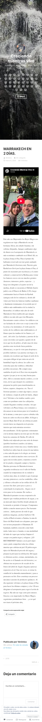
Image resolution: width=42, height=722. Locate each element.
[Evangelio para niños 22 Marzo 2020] (14, 78)
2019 (6, 658)
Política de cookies (15, 713)
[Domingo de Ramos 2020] (31, 74)
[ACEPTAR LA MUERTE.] (27, 81)
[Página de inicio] (5, 74)
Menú (22, 96)
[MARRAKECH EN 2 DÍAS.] (23, 85)
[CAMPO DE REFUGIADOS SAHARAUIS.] (10, 85)
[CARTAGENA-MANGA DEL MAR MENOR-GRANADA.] (31, 85)
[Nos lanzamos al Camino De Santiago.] (36, 78)
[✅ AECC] (23, 81)
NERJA (34, 662)
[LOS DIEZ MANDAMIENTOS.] (21, 89)
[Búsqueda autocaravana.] (27, 78)
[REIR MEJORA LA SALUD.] (16, 89)
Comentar (31, 702)
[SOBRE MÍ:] (10, 74)
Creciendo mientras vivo (21, 58)
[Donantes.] (14, 81)
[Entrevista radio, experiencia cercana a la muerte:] (18, 74)
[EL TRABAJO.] (5, 85)
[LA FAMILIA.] (31, 81)
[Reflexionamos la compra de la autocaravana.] (31, 78)
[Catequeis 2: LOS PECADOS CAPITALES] (36, 74)
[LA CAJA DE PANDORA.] (36, 81)
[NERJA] (27, 85)
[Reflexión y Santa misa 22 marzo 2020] (18, 78)
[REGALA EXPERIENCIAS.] (36, 85)
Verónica (9, 158)
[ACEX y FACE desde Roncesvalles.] (10, 81)
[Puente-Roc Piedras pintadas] (23, 74)
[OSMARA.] (18, 81)
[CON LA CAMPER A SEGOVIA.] (14, 85)
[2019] (18, 85)
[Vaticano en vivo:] (27, 74)
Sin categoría (20, 158)
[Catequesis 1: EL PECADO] (5, 78)
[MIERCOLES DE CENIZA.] (25, 89)
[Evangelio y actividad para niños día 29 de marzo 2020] (10, 78)
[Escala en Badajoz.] (5, 81)
